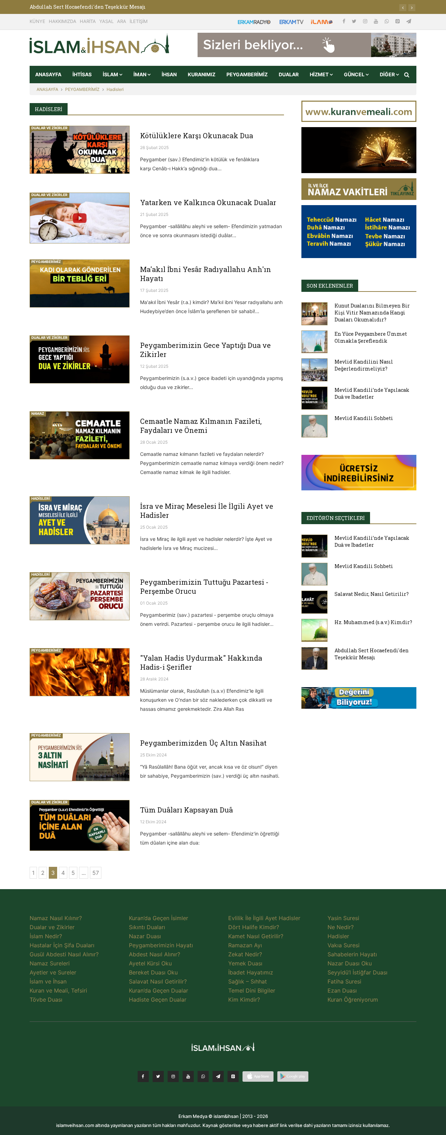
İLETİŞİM (139, 21)
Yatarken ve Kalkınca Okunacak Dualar (208, 202)
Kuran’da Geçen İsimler (158, 918)
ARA (121, 21)
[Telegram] (408, 21)
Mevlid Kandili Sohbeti (363, 418)
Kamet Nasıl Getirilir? (255, 936)
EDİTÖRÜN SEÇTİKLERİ (336, 518)
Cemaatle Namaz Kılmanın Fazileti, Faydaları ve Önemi (201, 426)
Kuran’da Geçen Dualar (158, 990)
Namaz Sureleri (50, 963)
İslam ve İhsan (48, 981)
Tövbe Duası (46, 999)
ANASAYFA (48, 74)
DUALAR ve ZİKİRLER (49, 128)
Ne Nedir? (341, 927)
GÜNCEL (355, 74)
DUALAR (289, 74)
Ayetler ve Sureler (53, 972)
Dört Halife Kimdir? (253, 927)
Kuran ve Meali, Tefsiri (58, 990)
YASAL (106, 21)
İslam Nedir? (46, 936)
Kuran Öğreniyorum (353, 999)
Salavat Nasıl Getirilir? (158, 981)
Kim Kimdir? (244, 999)
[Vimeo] (218, 1076)
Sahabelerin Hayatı (352, 954)
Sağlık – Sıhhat (247, 981)
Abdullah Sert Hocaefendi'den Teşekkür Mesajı (88, 6)
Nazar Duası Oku (350, 963)
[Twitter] (355, 21)
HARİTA (88, 21)
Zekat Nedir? (245, 954)
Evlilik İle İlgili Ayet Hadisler (264, 918)
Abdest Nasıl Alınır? (154, 954)
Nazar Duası (145, 936)
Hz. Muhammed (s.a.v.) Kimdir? (373, 622)
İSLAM (111, 74)
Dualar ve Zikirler (52, 927)
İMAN (140, 74)
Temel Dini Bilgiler (251, 990)
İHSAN (169, 74)
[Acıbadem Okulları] (358, 700)
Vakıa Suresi (344, 945)
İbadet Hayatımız (250, 972)
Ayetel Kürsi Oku (150, 963)
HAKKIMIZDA (62, 21)
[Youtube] (376, 21)
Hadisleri (115, 89)
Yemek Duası (245, 963)
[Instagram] (366, 21)
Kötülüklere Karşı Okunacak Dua (196, 135)
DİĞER (388, 74)
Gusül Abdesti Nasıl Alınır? (64, 954)
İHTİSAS (82, 74)
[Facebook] (345, 21)
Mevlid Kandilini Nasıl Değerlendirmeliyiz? (363, 365)
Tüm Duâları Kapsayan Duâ (186, 809)
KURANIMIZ (201, 74)
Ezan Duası (342, 990)
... (84, 872)
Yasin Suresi (343, 918)
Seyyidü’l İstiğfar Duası (357, 972)
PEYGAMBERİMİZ (247, 74)
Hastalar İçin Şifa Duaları (62, 945)
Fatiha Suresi (344, 981)
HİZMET (320, 74)
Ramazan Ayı (245, 945)
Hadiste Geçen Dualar (157, 999)
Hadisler (338, 936)
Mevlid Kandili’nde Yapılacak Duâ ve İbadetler (371, 393)
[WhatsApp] (387, 21)
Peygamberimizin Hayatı (161, 945)
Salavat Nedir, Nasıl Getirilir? (371, 594)
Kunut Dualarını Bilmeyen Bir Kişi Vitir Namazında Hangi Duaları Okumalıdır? (372, 312)
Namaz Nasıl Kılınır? (56, 918)
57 (95, 872)
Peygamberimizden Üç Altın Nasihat (203, 742)
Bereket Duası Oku (153, 972)
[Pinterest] (398, 21)
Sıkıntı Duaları (147, 927)
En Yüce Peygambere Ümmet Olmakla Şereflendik (370, 337)
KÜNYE (37, 21)
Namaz (37, 413)
